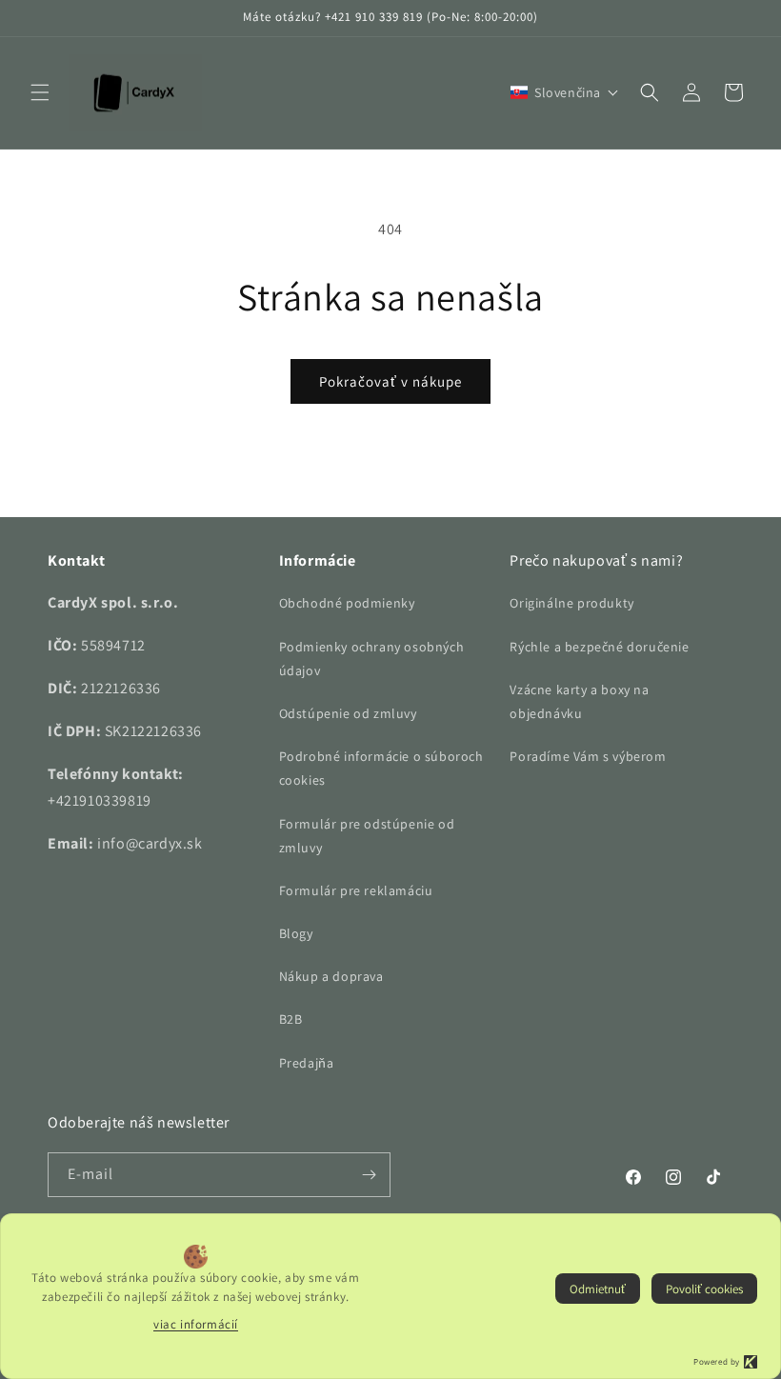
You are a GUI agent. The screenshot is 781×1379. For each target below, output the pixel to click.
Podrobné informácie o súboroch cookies (381, 768)
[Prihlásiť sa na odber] (369, 1174)
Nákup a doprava (331, 976)
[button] (40, 92)
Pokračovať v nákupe (390, 381)
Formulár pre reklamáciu (356, 890)
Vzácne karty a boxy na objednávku (579, 701)
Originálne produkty (571, 602)
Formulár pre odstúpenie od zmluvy (367, 835)
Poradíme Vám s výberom (588, 756)
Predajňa (306, 1062)
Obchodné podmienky (347, 602)
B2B (291, 1019)
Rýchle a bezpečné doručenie (599, 646)
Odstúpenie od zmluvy (348, 713)
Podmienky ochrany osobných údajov (372, 658)
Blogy (296, 933)
